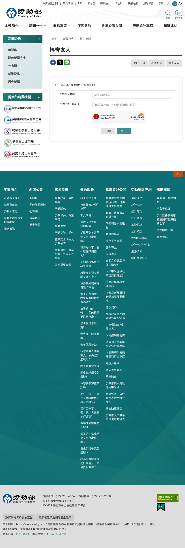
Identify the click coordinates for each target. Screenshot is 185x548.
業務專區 (60, 26)
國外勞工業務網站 (166, 200)
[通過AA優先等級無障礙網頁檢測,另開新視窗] (167, 498)
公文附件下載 (165, 230)
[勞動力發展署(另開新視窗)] (22, 131)
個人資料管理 (114, 370)
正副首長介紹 (12, 198)
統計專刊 (136, 211)
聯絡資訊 (9, 228)
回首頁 (91, 3)
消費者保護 (163, 208)
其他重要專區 (63, 265)
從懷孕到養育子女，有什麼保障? (89, 236)
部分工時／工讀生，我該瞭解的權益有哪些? (89, 398)
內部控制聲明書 (115, 335)
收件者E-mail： (70, 104)
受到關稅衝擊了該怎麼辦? (89, 264)
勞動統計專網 (143, 26)
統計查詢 (136, 204)
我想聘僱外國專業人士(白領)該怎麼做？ (89, 355)
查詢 (168, 18)
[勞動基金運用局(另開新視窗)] (22, 143)
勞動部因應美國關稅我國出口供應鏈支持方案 (115, 202)
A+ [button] (180, 3)
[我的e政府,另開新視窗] (161, 507)
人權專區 (111, 254)
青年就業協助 (88, 344)
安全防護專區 (114, 408)
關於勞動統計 (139, 258)
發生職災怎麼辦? (88, 325)
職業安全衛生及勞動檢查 (64, 241)
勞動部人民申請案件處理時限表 (115, 417)
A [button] (175, 3)
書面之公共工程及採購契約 (115, 262)
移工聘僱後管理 (89, 366)
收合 (178, 174)
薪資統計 (136, 224)
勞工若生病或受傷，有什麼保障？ (89, 438)
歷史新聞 (14, 81)
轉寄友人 (174, 63)
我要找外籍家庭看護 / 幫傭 (89, 285)
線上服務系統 (88, 198)
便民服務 (84, 26)
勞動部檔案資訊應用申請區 (115, 385)
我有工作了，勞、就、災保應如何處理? (89, 412)
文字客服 (179, 18)
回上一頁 (139, 63)
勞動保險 (60, 226)
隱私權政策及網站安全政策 (55, 517)
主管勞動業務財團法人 (115, 326)
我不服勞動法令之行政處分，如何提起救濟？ (89, 463)
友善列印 (156, 63)
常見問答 (68, 3)
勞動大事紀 (11, 211)
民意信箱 (133, 3)
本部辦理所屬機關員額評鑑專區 (115, 354)
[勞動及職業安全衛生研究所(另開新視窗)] (22, 109)
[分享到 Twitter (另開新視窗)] (60, 62)
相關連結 (170, 26)
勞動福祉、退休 (64, 232)
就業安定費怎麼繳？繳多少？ (89, 274)
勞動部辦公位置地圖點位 (13, 220)
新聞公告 (36, 26)
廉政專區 (111, 247)
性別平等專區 (114, 241)
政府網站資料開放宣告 (19, 517)
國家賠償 (111, 376)
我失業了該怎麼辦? (89, 336)
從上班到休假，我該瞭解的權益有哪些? (89, 298)
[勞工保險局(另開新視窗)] (22, 155)
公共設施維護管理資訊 (115, 284)
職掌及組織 (11, 204)
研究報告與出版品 (115, 225)
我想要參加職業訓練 (89, 385)
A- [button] (168, 3)
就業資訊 (14, 73)
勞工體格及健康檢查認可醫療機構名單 (166, 219)
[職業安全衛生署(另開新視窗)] (22, 120)
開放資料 (111, 307)
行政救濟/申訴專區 (89, 206)
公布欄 (12, 65)
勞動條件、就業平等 (64, 217)
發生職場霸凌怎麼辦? (89, 374)
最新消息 (136, 198)
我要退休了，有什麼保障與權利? (89, 251)
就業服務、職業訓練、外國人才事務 (64, 254)
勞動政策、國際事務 (64, 200)
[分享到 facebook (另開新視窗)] (53, 62)
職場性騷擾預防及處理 (89, 425)
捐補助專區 (112, 234)
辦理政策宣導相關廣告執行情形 (115, 316)
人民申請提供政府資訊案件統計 (115, 273)
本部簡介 (12, 26)
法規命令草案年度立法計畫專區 (115, 344)
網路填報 (136, 251)
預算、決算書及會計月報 (115, 215)
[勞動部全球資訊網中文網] (24, 13)
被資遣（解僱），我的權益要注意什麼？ (89, 312)
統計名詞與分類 (140, 245)
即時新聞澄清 (16, 57)
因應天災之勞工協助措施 (89, 224)
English (119, 3)
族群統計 (136, 231)
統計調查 (136, 218)
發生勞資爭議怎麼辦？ (89, 450)
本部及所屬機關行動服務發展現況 (115, 296)
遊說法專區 (112, 363)
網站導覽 (148, 3)
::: (2, 2)
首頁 (54, 39)
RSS (80, 3)
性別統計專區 (139, 238)
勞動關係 (60, 208)
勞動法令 (105, 3)
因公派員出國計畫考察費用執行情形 (115, 398)
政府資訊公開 (50, 3)
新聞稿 (12, 50)
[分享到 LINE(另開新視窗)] (67, 62)
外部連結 (162, 237)
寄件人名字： (69, 94)
